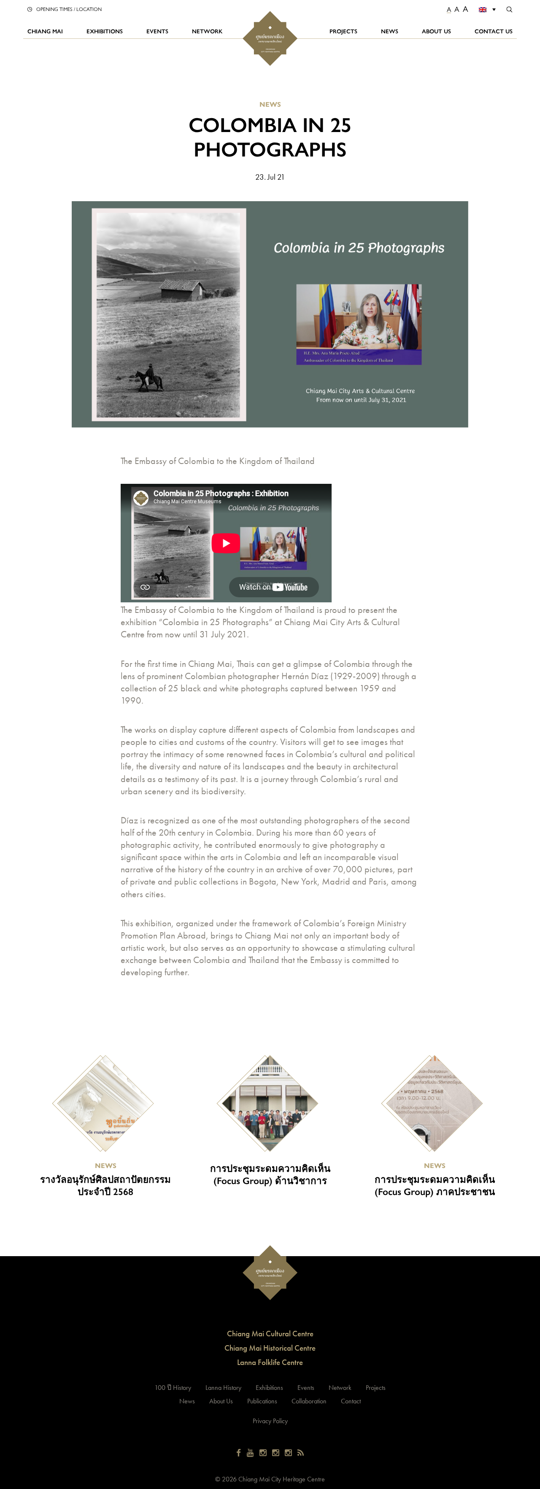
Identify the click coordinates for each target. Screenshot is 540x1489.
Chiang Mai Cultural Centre (270, 1333)
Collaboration (309, 1401)
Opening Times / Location (69, 9)
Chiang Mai (45, 31)
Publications (262, 1401)
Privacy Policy (270, 1420)
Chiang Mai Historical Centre (270, 1348)
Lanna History (223, 1387)
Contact (351, 1401)
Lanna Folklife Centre (270, 1362)
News (389, 31)
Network (207, 31)
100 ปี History (172, 1387)
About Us (436, 31)
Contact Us (494, 31)
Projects (343, 31)
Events (157, 31)
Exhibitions (104, 31)
